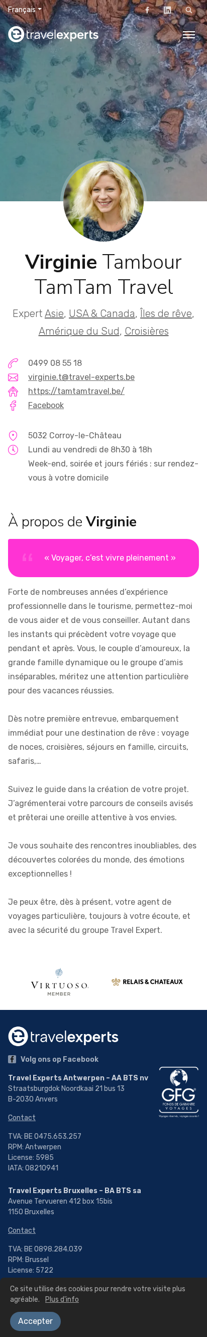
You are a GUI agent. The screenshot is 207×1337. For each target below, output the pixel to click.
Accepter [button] (35, 1321)
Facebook (147, 10)
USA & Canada (102, 313)
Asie (54, 313)
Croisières (147, 331)
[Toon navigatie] (189, 34)
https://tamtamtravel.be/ (76, 391)
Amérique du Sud (79, 331)
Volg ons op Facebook (58, 1059)
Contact (22, 1118)
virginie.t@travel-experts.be (81, 377)
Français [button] (22, 10)
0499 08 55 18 (55, 363)
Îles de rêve (166, 313)
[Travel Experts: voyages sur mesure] (53, 34)
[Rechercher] (189, 10)
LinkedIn (167, 10)
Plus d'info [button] (62, 1299)
